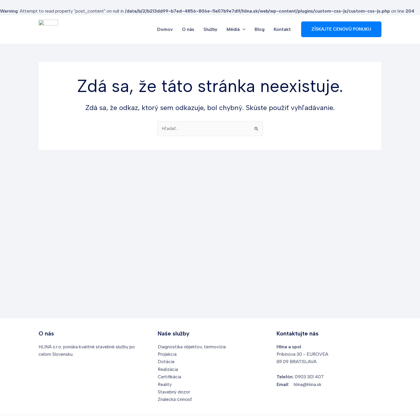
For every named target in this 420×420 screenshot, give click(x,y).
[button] (242, 29)
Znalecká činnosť (175, 399)
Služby (210, 29)
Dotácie (166, 361)
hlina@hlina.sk (307, 384)
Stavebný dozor (174, 392)
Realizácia (168, 369)
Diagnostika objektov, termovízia (192, 346)
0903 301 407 (309, 376)
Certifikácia (169, 376)
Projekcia (167, 354)
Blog (260, 29)
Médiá (233, 29)
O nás (188, 29)
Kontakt (282, 29)
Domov (165, 29)
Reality (165, 384)
